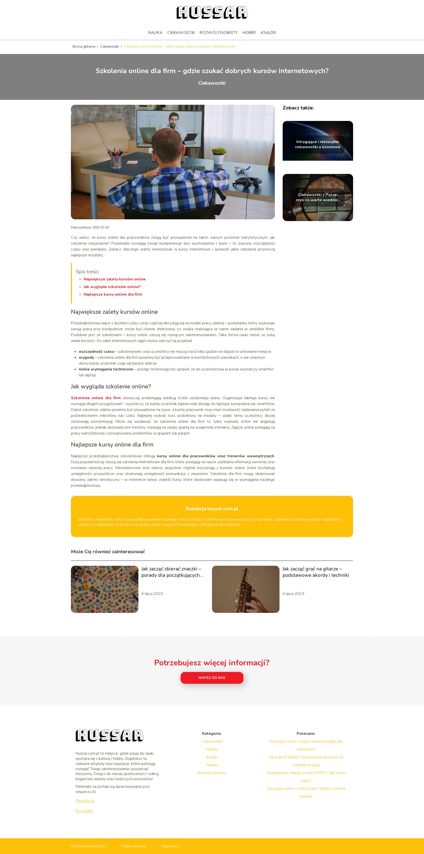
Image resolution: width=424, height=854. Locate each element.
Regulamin (170, 846)
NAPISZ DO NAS (212, 678)
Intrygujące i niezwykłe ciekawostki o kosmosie (318, 144)
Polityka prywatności (88, 846)
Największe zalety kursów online (115, 279)
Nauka (155, 32)
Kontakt (84, 811)
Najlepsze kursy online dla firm (113, 294)
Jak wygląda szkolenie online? (112, 286)
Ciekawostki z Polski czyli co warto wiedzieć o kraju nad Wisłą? (318, 197)
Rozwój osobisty (219, 32)
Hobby (249, 32)
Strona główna (84, 46)
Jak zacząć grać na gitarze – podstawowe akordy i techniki (315, 572)
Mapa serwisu (134, 846)
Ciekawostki (181, 32)
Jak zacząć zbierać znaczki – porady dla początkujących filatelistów (171, 572)
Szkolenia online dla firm (96, 398)
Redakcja (85, 801)
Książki (268, 32)
